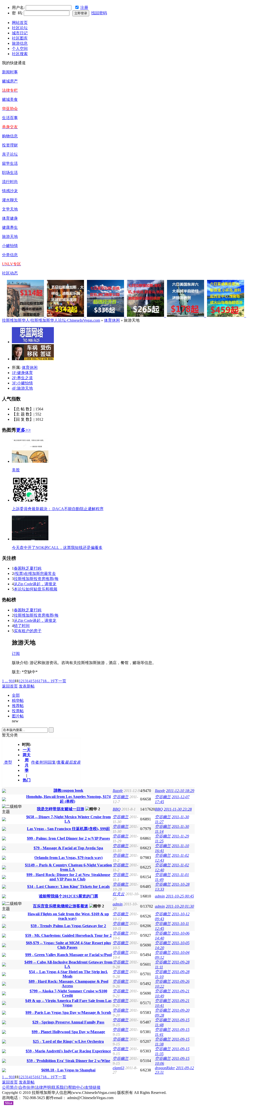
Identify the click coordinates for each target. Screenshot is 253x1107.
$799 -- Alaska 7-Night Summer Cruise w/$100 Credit (68, 993)
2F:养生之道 (22, 378)
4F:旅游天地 (22, 388)
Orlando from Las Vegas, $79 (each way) (68, 858)
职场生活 (10, 172)
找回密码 (99, 13)
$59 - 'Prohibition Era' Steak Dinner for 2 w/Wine (68, 1061)
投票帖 (18, 711)
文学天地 (10, 209)
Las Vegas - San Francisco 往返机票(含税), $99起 (68, 829)
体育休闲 (112, 320)
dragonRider (165, 1068)
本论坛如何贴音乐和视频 (35, 589)
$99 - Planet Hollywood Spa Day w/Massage (68, 1032)
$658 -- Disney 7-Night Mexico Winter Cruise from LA (68, 819)
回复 (52, 762)
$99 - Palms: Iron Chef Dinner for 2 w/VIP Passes (68, 838)
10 (13, 681)
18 (44, 681)
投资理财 (10, 145)
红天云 (119, 894)
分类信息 (10, 255)
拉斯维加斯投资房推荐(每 (36, 579)
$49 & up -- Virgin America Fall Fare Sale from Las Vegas (68, 1003)
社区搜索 (20, 54)
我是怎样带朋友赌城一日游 (60, 809)
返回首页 (10, 686)
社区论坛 (20, 28)
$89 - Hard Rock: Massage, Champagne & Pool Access (68, 983)
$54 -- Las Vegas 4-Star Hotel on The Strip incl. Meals (68, 974)
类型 (7, 762)
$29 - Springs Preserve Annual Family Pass (68, 1022)
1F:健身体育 (22, 373)
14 (29, 681)
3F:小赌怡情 (22, 383)
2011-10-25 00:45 (180, 896)
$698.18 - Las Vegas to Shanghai (68, 1070)
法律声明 (43, 1087)
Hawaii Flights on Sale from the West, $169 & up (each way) (68, 916)
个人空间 (20, 48)
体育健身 (10, 218)
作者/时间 (39, 762)
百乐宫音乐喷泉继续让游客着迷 (60, 906)
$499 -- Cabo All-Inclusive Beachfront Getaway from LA (68, 964)
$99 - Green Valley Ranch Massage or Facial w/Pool (68, 955)
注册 (84, 7)
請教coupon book (68, 790)
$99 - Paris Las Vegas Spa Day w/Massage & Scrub (68, 1012)
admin (160, 896)
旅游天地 (10, 236)
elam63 (118, 1068)
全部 (16, 695)
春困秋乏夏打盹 (28, 568)
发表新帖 (27, 686)
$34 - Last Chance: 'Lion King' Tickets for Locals (68, 886)
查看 (61, 762)
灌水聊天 (10, 200)
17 (40, 681)
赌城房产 (10, 81)
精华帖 (18, 700)
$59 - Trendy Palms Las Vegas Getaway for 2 (68, 926)
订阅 (16, 653)
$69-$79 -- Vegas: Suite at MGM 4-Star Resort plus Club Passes (68, 945)
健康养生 (10, 227)
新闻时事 (10, 72)
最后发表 (73, 762)
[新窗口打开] (4, 791)
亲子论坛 (10, 154)
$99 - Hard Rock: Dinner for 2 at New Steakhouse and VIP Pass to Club (68, 877)
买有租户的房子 (28, 631)
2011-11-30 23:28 (178, 809)
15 (33, 681)
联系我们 (59, 1087)
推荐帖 (18, 706)
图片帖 (18, 716)
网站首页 (20, 23)
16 (37, 681)
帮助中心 (76, 1087)
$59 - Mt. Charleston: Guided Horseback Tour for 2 (68, 935)
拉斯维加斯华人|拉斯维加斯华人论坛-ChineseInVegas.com (51, 320)
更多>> (23, 430)
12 (21, 681)
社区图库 (20, 38)
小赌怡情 (10, 246)
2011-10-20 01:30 (180, 906)
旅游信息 (20, 43)
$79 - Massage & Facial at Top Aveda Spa (68, 848)
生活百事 (10, 118)
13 (25, 681)
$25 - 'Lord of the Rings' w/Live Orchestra (68, 1041)
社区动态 (10, 273)
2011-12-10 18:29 (180, 791)
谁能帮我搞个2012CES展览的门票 (68, 896)
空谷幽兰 (120, 797)
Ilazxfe (118, 791)
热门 (27, 780)
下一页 (60, 681)
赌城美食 (10, 99)
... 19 (50, 681)
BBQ (117, 809)
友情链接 (93, 1087)
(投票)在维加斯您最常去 (35, 573)
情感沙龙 (10, 191)
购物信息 (10, 136)
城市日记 (20, 33)
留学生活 (10, 163)
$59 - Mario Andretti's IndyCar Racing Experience (68, 1051)
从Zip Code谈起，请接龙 (35, 584)
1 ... (5, 681)
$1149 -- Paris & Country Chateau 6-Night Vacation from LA (68, 867)
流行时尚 (10, 182)
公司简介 (10, 1087)
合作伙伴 (26, 1087)
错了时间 (22, 626)
